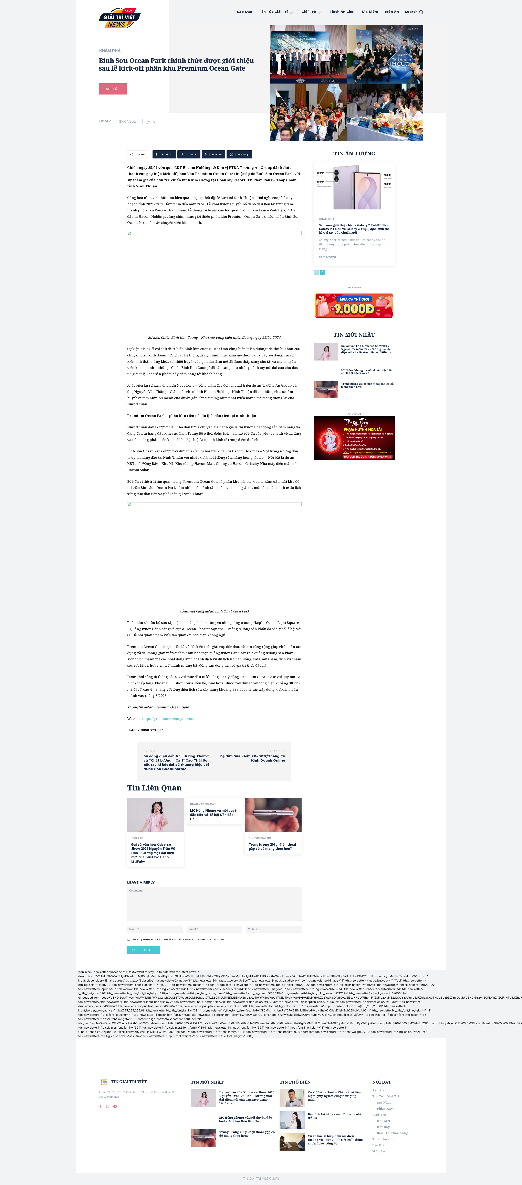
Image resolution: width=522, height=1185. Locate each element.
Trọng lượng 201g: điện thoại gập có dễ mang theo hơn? (272, 846)
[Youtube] (115, 1106)
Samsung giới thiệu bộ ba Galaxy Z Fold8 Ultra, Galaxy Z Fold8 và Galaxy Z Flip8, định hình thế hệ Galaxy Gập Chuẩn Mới (354, 228)
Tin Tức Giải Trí (260, 838)
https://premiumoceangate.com (168, 718)
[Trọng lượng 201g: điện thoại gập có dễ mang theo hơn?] (273, 815)
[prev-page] (316, 272)
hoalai (106, 121)
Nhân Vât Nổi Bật (203, 804)
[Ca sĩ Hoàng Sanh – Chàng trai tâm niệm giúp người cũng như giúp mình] (292, 1098)
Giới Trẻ (137, 838)
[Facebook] (100, 1106)
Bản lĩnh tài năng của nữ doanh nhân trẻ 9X (335, 1116)
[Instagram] (107, 1106)
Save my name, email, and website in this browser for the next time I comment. (179, 939)
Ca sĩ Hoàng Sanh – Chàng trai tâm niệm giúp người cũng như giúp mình (334, 1095)
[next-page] (322, 272)
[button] (414, 12)
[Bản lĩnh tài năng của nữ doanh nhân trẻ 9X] (292, 1120)
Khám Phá (110, 51)
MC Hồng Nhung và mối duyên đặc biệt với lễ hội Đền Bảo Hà (214, 814)
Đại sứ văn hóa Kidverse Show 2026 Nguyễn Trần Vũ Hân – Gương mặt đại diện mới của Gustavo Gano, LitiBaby (153, 853)
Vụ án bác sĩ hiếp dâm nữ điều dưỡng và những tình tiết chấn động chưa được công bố (335, 1139)
